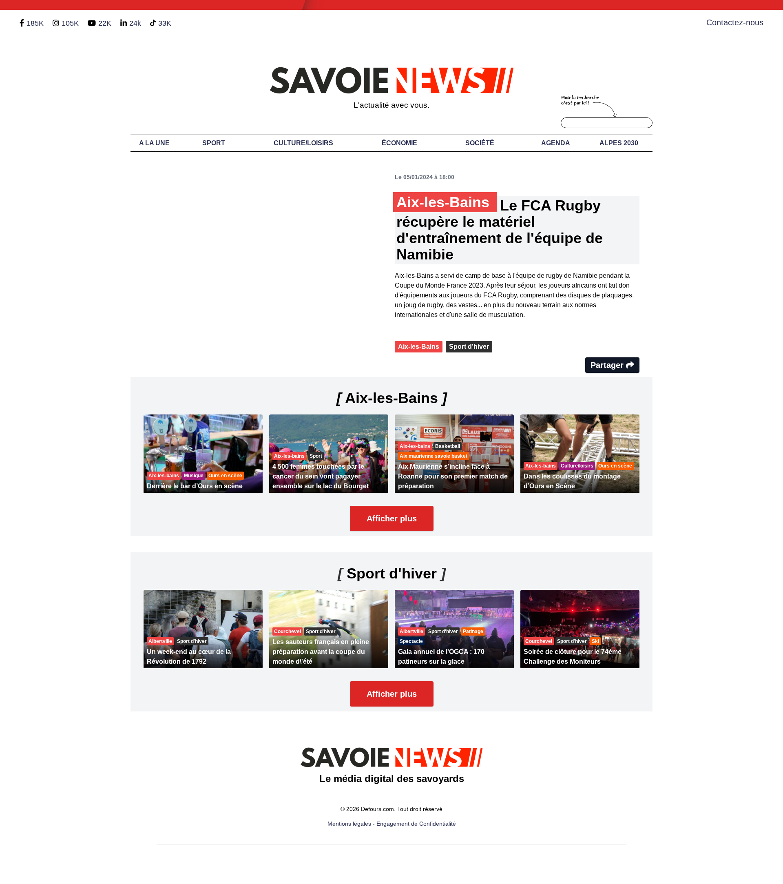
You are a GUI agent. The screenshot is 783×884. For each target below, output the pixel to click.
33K (164, 23)
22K (104, 23)
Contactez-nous (734, 22)
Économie (399, 143)
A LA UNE (154, 143)
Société (479, 143)
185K (35, 23)
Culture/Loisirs (303, 143)
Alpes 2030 (618, 143)
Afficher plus (392, 518)
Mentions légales (349, 823)
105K (70, 23)
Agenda (555, 143)
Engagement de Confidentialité (416, 823)
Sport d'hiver (469, 346)
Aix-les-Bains (418, 346)
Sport (213, 143)
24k (135, 23)
